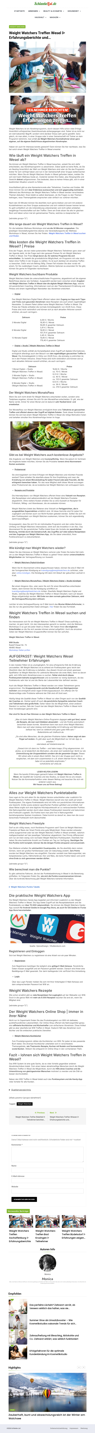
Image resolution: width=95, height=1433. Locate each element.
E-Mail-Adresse (17, 1176)
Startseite (19, 11)
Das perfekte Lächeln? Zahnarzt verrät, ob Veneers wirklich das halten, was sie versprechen (52, 1308)
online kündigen (23, 573)
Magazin (54, 17)
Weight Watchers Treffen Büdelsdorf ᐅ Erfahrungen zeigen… (73, 1234)
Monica (47, 1278)
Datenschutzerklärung (58, 1428)
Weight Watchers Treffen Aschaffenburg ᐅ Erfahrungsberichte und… (20, 1237)
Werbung (84, 1428)
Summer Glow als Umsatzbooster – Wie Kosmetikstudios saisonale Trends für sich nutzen (52, 1324)
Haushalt (39, 17)
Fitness (12, 1409)
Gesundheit (73, 11)
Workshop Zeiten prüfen (19, 650)
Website (14, 1187)
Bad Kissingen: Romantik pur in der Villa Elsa (37, 1414)
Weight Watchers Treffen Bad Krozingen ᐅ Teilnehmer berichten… (45, 1237)
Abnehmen (33, 11)
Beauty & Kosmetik (52, 11)
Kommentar (17, 1145)
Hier (51, 607)
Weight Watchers (17, 27)
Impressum (74, 1428)
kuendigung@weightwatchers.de (55, 570)
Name (13, 1166)
